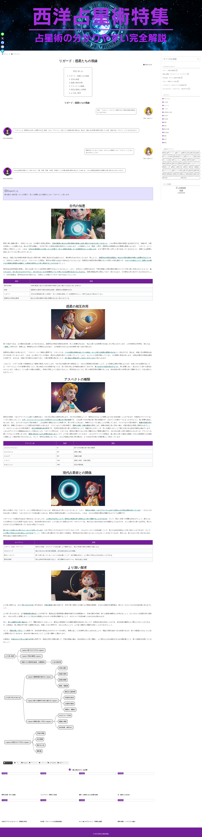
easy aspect (5, 790)
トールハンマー (54, 817)
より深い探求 (76, 93)
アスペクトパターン (45, 790)
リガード (43, 763)
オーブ (127, 790)
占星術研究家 (181, 193)
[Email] (2, 47)
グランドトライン (129, 817)
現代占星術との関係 (78, 89)
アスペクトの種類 (77, 86)
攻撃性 (60, 817)
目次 (75, 71)
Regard (25, 763)
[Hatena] (2, 51)
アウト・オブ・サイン (84, 817)
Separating (10, 817)
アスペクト (9, 763)
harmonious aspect (13, 790)
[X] (2, 38)
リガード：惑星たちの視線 (79, 76)
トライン (60, 790)
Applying (5, 817)
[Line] (2, 34)
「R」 (18, 763)
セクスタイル (53, 790)
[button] (198, 59)
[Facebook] (2, 42)
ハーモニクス (96, 790)
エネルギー (89, 790)
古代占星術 (52, 763)
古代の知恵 (75, 79)
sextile (20, 790)
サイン (98, 817)
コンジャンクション (134, 790)
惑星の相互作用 (77, 83)
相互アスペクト (63, 763)
